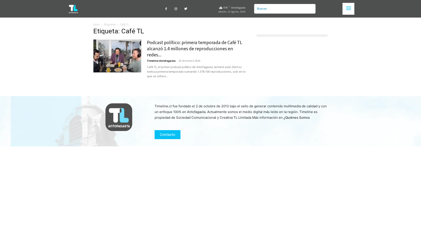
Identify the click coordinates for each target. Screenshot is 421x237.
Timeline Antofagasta (161, 60)
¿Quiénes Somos (297, 117)
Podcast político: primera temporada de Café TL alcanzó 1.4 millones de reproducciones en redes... (194, 48)
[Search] (310, 9)
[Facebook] (166, 9)
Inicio (96, 24)
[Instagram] (176, 9)
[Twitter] (186, 9)
